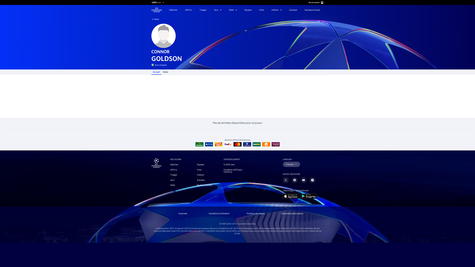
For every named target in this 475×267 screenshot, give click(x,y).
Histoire (200, 174)
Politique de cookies (256, 213)
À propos (201, 180)
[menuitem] (174, 10)
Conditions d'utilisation (219, 213)
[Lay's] (218, 144)
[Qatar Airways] (276, 144)
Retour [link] (156, 19)
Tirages (173, 174)
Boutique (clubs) (204, 185)
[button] (217, 10)
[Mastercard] (238, 144)
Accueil (156, 72)
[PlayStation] (209, 144)
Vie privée (182, 213)
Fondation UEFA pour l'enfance (233, 170)
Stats (165, 72)
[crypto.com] (247, 144)
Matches (174, 164)
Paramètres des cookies (292, 213)
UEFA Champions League (156, 10)
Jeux (172, 180)
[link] (173, 10)
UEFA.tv (173, 169)
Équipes (200, 164)
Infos (199, 169)
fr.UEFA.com (229, 164)
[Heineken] (199, 144)
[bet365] (257, 144)
